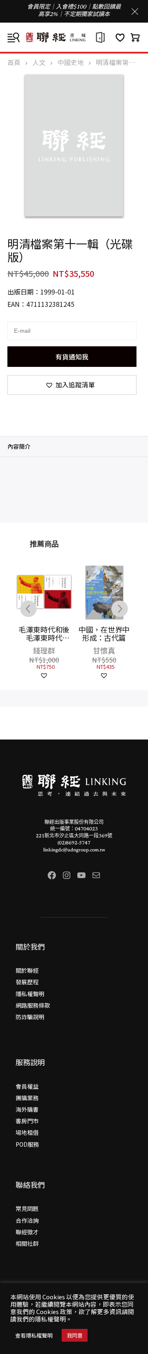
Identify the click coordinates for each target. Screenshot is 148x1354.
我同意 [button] (75, 1335)
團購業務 (27, 1098)
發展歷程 (27, 982)
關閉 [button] (135, 11)
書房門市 (27, 1121)
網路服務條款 (33, 1005)
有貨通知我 (72, 357)
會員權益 (27, 1086)
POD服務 (27, 1144)
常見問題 (27, 1208)
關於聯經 (27, 970)
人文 (39, 62)
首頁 (14, 62)
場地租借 (27, 1132)
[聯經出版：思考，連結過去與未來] (74, 37)
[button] (71, 385)
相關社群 (27, 1243)
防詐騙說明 (30, 1017)
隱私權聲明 (30, 994)
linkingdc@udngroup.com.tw (74, 850)
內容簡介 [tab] (18, 446)
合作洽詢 (27, 1220)
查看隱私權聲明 (34, 1335)
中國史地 (71, 62)
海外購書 (27, 1109)
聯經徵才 (27, 1232)
